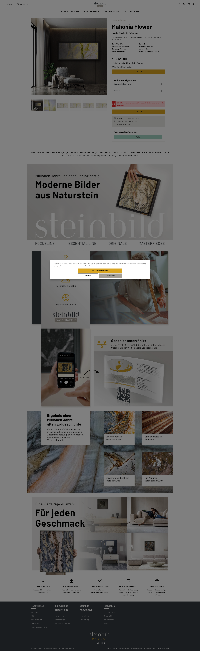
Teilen (138, 137)
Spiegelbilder (108, 616)
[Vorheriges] (99, 92)
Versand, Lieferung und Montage (141, 648)
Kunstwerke (59, 616)
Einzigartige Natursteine (61, 607)
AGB (32, 616)
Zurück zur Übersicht (119, 20)
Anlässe (106, 623)
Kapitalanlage (60, 620)
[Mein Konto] (193, 4)
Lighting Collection (119, 33)
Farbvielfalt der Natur (62, 623)
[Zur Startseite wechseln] (100, 4)
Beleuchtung (84, 620)
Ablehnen (88, 275)
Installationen (109, 620)
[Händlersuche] (184, 4)
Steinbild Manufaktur (85, 607)
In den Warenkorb (138, 72)
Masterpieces (133, 33)
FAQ (154, 648)
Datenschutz (35, 623)
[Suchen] (180, 4)
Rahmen (117, 91)
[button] (138, 84)
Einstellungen (57, 266)
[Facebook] (95, 643)
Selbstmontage (124, 648)
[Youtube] (98, 643)
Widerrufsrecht (36, 620)
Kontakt (115, 648)
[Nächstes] (104, 92)
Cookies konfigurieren (39, 627)
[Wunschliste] (189, 4)
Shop (109, 648)
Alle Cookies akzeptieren (100, 270)
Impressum (35, 612)
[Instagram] (102, 643)
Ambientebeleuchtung (122, 84)
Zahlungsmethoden (163, 648)
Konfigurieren (110, 275)
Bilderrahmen (84, 616)
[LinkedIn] (105, 643)
